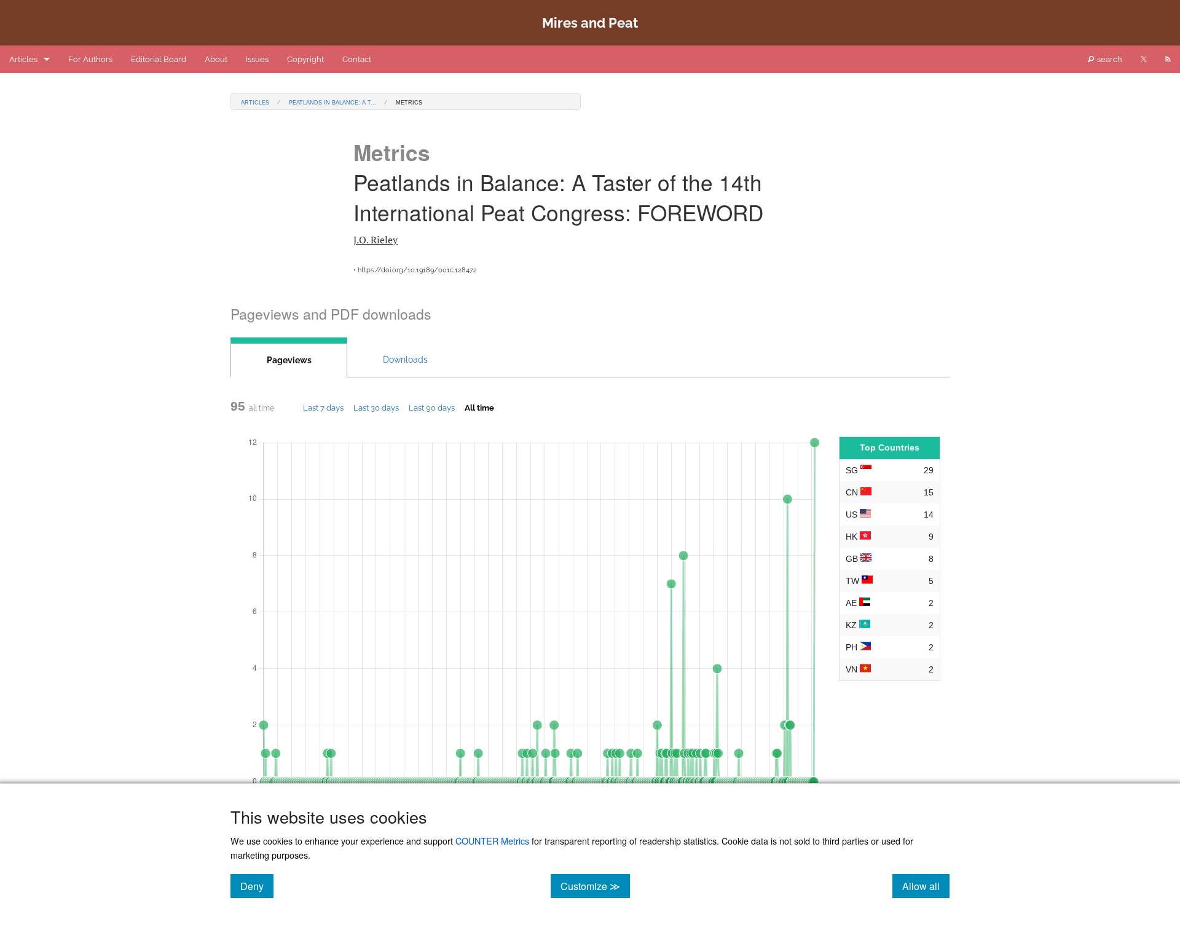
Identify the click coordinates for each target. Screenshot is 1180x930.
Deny (256, 885)
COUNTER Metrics (492, 840)
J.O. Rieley (375, 239)
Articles (23, 59)
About (216, 59)
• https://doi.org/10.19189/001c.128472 (415, 270)
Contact (356, 59)
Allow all (926, 885)
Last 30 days (376, 407)
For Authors (90, 59)
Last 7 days (323, 407)
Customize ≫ (595, 885)
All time (479, 407)
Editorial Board (158, 59)
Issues (257, 59)
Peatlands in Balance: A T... (332, 101)
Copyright (305, 59)
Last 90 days (432, 407)
